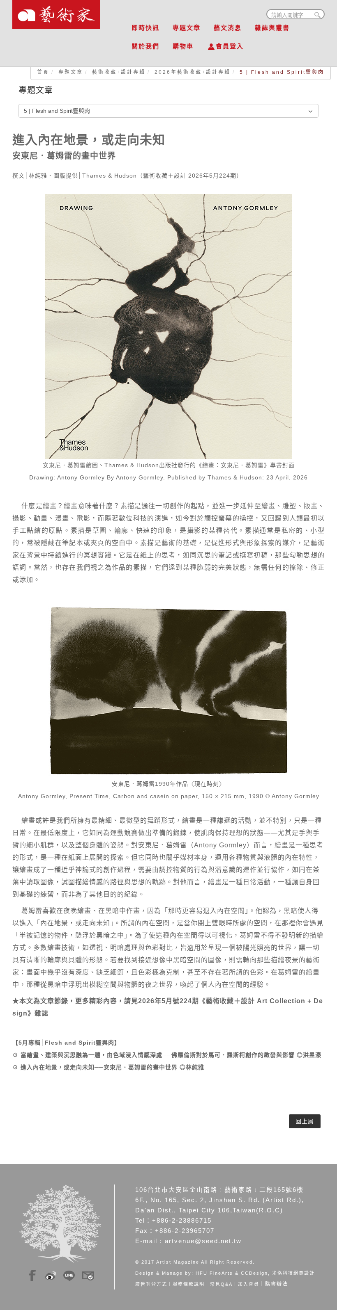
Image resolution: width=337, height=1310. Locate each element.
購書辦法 (276, 1284)
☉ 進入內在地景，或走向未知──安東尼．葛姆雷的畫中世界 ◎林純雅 (108, 1067)
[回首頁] (56, 12)
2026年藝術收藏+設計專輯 (193, 72)
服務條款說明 (189, 1284)
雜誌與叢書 (272, 27)
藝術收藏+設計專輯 (118, 72)
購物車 (183, 46)
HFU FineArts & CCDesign (232, 1273)
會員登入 (230, 46)
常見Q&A (221, 1284)
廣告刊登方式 (151, 1284)
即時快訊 (145, 27)
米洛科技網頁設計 (293, 1273)
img (32, 1274)
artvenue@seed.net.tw (203, 1240)
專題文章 (187, 27)
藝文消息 (228, 27)
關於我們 (145, 46)
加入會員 (248, 1284)
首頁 (43, 72)
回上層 (304, 1121)
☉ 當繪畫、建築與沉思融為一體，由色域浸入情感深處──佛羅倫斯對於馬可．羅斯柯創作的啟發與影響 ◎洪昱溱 (170, 1055)
